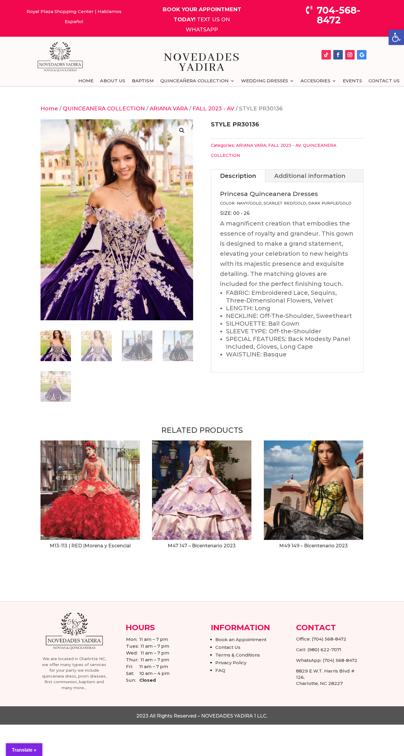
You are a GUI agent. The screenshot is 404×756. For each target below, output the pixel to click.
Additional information (309, 175)
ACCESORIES (315, 81)
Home (49, 108)
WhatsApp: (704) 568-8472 (326, 660)
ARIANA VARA (169, 108)
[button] (396, 37)
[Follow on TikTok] (326, 54)
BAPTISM (143, 81)
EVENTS (352, 81)
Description (238, 175)
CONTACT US (384, 81)
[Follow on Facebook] (338, 54)
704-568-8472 (339, 15)
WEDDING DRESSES (264, 81)
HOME (86, 81)
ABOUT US (112, 81)
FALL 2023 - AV (213, 108)
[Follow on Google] (361, 54)
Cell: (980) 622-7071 (318, 649)
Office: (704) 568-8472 (321, 639)
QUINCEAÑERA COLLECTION (194, 81)
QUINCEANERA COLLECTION (104, 108)
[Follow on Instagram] (350, 54)
